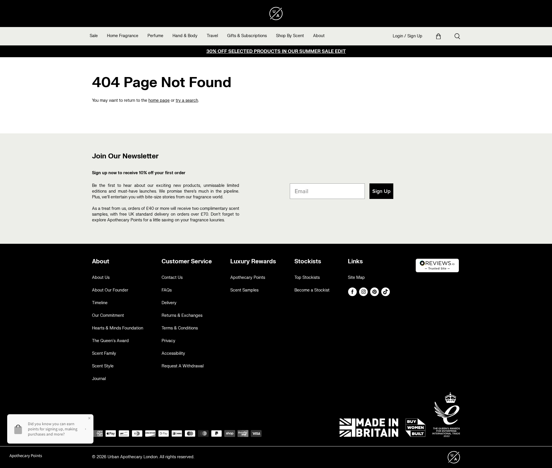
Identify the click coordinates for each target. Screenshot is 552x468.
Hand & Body (185, 35)
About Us (101, 277)
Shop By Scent (290, 35)
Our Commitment (108, 315)
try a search (187, 100)
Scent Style (103, 366)
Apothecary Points (247, 277)
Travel (212, 35)
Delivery (169, 302)
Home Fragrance (122, 35)
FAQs (167, 290)
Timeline (100, 302)
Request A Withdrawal (183, 366)
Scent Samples (244, 290)
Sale (94, 35)
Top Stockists (307, 277)
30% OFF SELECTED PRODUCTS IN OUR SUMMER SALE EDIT (276, 51)
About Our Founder (110, 290)
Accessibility (173, 353)
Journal (99, 378)
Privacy (168, 340)
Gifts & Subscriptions (247, 35)
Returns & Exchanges (182, 315)
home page (159, 100)
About (319, 35)
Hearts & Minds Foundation (117, 328)
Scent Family (104, 353)
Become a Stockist (311, 290)
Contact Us (172, 277)
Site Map (356, 277)
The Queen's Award (110, 340)
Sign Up (414, 36)
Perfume (155, 35)
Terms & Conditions (180, 328)
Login (398, 36)
